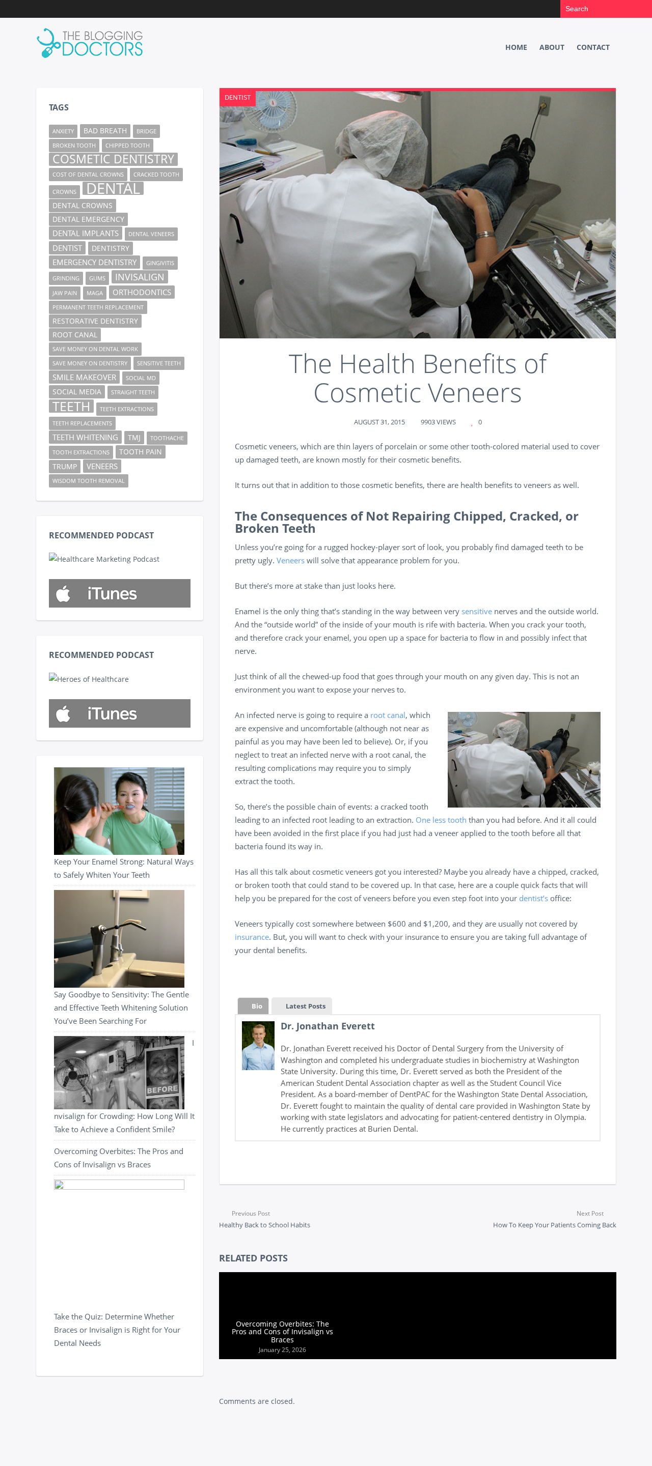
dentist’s (533, 898)
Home (516, 47)
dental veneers (151, 234)
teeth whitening (85, 437)
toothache (167, 438)
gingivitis (160, 263)
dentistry (110, 248)
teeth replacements (82, 423)
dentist (67, 247)
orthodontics (142, 292)
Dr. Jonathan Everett (328, 1026)
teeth (71, 406)
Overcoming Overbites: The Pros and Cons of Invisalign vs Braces (282, 1331)
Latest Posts (305, 1006)
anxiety (63, 131)
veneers (102, 466)
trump (64, 466)
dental (113, 188)
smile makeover (84, 377)
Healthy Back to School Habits (264, 1219)
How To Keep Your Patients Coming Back (554, 1219)
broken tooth (74, 145)
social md (141, 378)
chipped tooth (127, 145)
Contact (593, 47)
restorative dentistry (95, 321)
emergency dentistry (94, 262)
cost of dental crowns (88, 174)
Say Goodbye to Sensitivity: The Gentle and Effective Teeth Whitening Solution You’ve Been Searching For (121, 1007)
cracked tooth (156, 174)
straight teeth (133, 392)
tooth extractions (81, 452)
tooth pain (140, 451)
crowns (64, 191)
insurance (252, 937)
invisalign (140, 276)
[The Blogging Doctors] (91, 43)
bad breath (105, 130)
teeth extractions (127, 409)
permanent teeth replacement (98, 307)
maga (95, 293)
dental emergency (88, 219)
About (551, 47)
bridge (146, 131)
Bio (257, 1006)
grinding (65, 278)
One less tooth (441, 820)
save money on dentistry (89, 363)
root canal (387, 715)
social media (76, 391)
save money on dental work (95, 349)
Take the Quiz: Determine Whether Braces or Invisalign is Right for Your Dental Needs (117, 1329)
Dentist (238, 97)
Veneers (291, 560)
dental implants (85, 233)
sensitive (476, 611)
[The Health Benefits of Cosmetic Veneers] (418, 214)
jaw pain (64, 293)
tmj (134, 437)
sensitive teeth (159, 363)
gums (97, 278)
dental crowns (82, 205)
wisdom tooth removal (88, 480)
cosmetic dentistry (113, 159)
